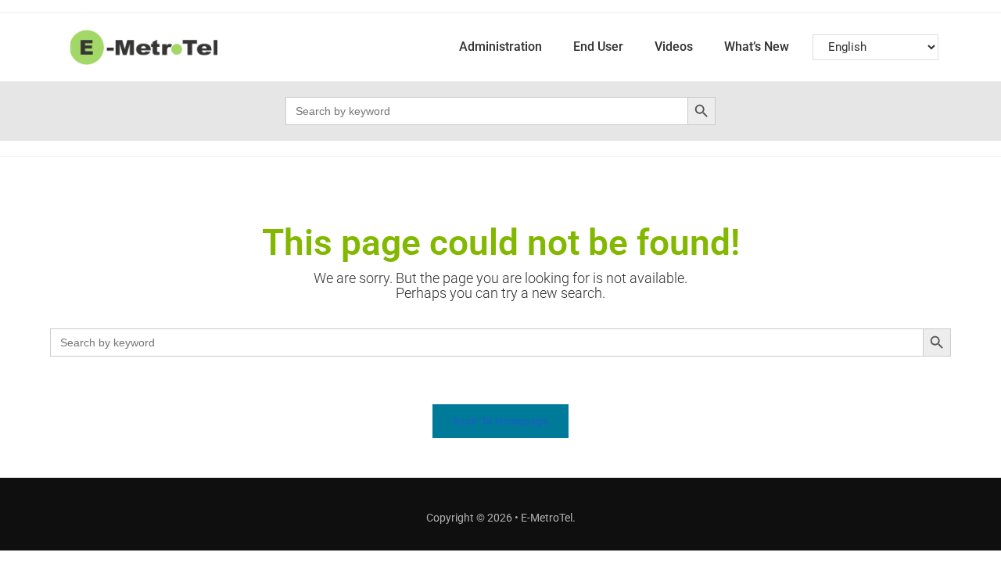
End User (598, 46)
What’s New (756, 46)
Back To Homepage (500, 421)
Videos (674, 46)
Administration (500, 46)
